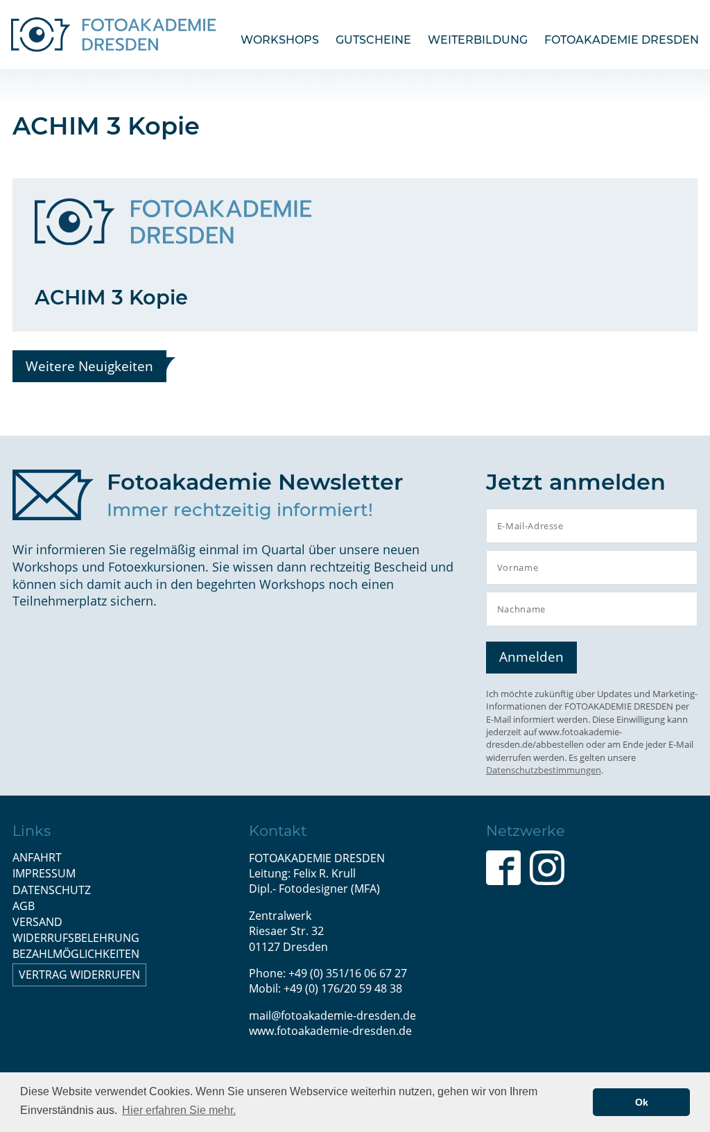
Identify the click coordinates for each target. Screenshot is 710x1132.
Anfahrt (37, 857)
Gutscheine (373, 39)
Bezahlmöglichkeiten (75, 953)
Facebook (503, 867)
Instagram (547, 867)
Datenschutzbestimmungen (543, 770)
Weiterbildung (478, 39)
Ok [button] (641, 1102)
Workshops (280, 39)
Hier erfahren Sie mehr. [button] (179, 1110)
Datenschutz (51, 890)
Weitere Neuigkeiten (89, 366)
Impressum (44, 873)
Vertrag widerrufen (79, 974)
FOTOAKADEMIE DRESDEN (621, 39)
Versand (37, 921)
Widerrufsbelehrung (75, 937)
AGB (23, 906)
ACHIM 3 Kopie (111, 297)
